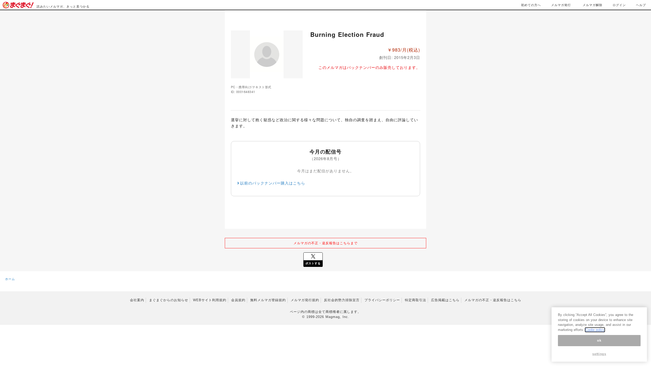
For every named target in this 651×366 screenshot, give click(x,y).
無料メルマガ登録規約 (268, 300)
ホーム (10, 279)
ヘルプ (641, 5)
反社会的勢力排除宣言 (342, 300)
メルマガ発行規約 (305, 300)
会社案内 (137, 300)
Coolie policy (594, 330)
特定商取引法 (415, 300)
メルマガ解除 (592, 5)
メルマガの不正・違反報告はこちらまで (325, 242)
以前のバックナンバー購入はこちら (272, 183)
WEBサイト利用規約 (209, 300)
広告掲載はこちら (445, 300)
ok (599, 340)
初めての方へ (531, 5)
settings (599, 354)
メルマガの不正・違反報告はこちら (492, 300)
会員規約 (238, 300)
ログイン (619, 5)
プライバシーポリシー (382, 300)
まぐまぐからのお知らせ (168, 300)
